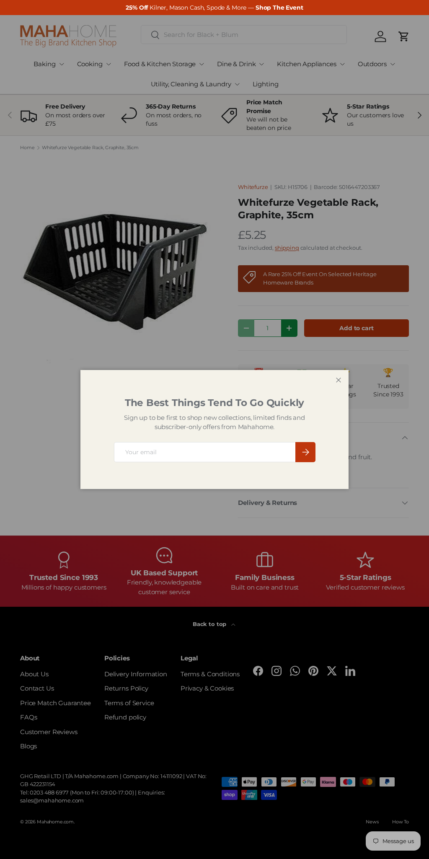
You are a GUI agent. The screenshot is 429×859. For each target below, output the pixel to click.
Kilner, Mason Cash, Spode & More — (214, 7)
